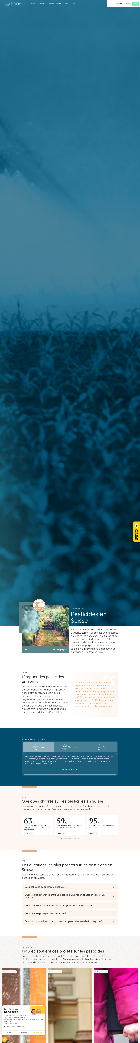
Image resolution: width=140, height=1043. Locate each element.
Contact (127, 4)
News (73, 4)
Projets (32, 4)
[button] (55, 3)
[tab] (38, 747)
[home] (14, 3)
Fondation (42, 4)
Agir (66, 4)
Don (135, 4)
